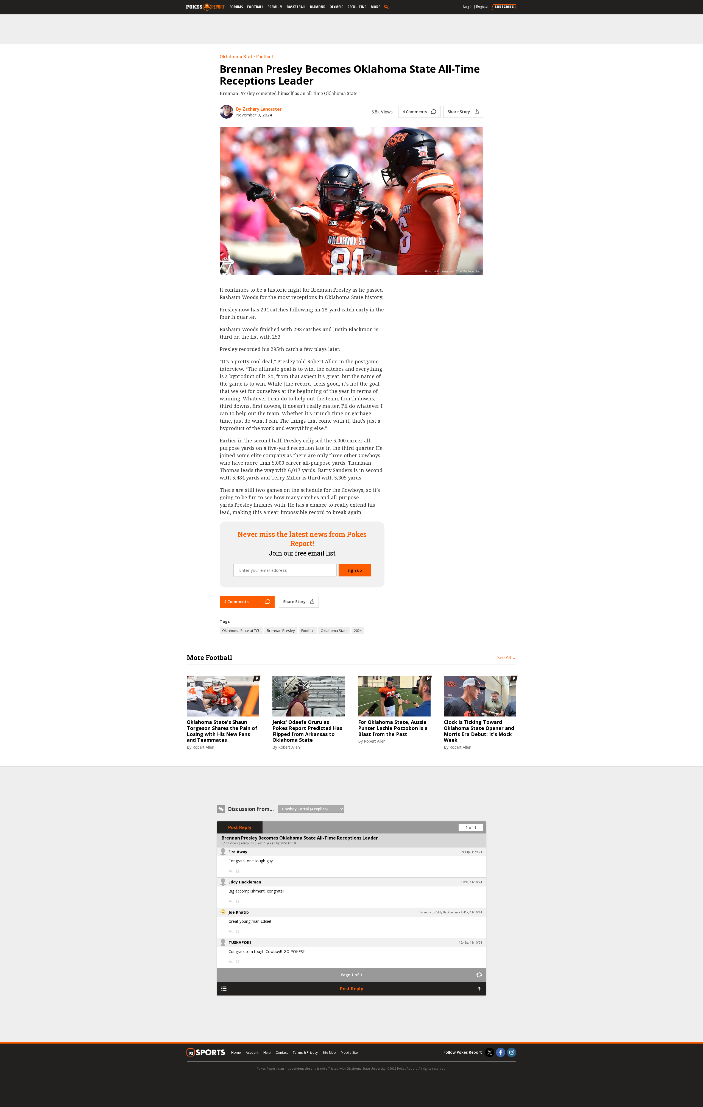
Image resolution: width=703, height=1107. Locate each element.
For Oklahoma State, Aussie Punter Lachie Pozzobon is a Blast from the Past (393, 728)
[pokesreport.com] (205, 7)
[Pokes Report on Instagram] (511, 1052)
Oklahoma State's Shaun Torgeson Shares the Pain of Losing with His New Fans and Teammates (222, 731)
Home (236, 1052)
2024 (358, 630)
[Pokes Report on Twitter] (489, 1052)
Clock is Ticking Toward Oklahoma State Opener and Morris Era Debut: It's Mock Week (479, 731)
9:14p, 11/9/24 (472, 852)
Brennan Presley (281, 630)
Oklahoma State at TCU (241, 630)
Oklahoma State (334, 630)
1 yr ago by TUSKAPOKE (280, 843)
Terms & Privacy (305, 1052)
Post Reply (239, 827)
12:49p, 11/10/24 (470, 942)
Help (267, 1052)
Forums (236, 6)
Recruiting (357, 6)
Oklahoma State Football (247, 56)
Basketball (296, 6)
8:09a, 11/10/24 (471, 882)
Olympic (336, 6)
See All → (506, 657)
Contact (282, 1052)
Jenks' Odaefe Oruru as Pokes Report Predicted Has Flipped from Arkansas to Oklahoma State (307, 731)
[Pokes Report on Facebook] (500, 1052)
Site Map (329, 1052)
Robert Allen (203, 747)
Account (252, 1052)
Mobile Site (349, 1052)
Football (255, 6)
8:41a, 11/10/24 (471, 912)
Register (482, 6)
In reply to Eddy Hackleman (439, 912)
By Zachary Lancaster (259, 109)
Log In (468, 6)
